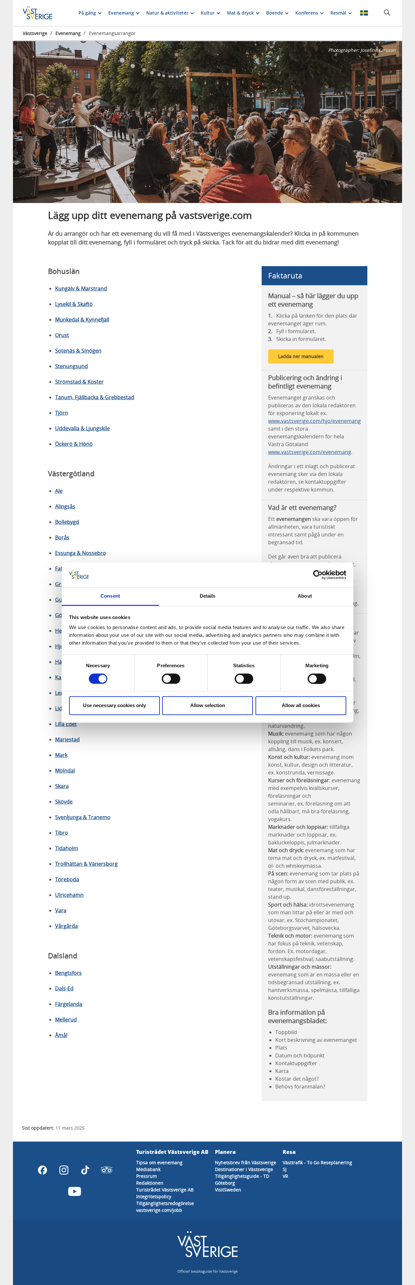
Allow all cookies (301, 705)
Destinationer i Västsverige (244, 1169)
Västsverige (35, 33)
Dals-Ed (64, 988)
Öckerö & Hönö (74, 443)
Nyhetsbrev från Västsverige (245, 1162)
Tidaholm (66, 848)
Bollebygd (67, 521)
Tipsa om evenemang (159, 1162)
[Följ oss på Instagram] (64, 1170)
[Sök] (387, 12)
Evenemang (68, 33)
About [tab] (305, 596)
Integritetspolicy (153, 1196)
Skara (62, 786)
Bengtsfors (68, 972)
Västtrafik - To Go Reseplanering (317, 1162)
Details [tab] (208, 596)
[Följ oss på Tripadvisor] (107, 1170)
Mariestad (67, 739)
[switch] (171, 678)
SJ (285, 1169)
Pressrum (146, 1176)
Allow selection (207, 705)
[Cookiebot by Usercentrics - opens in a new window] (318, 575)
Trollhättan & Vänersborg (86, 863)
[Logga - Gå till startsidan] (45, 12)
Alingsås (65, 506)
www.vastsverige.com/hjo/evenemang (314, 420)
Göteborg (225, 1183)
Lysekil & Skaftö (74, 304)
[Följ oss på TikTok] (85, 1170)
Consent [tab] (110, 596)
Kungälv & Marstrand (81, 288)
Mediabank (148, 1169)
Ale (59, 490)
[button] (207, 122)
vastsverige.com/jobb (159, 1210)
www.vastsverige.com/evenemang (309, 452)
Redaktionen (149, 1183)
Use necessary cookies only (114, 705)
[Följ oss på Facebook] (42, 1170)
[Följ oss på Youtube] (74, 1191)
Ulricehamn (69, 894)
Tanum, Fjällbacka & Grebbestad (94, 397)
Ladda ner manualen (301, 356)
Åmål (61, 1035)
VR (285, 1176)
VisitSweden (228, 1190)
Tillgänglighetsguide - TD (242, 1176)
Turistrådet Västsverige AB (165, 1190)
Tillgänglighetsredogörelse (165, 1203)
